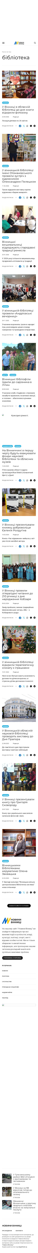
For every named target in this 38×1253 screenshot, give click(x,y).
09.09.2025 (5, 389)
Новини (5, 103)
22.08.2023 (5, 743)
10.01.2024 (5, 672)
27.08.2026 (16, 1184)
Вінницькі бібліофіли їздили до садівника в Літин (17, 382)
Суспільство (7, 981)
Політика (5, 976)
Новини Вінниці (12, 1225)
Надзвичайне (7, 446)
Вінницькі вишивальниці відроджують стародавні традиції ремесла (18, 246)
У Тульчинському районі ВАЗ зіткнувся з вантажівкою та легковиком (24, 1178)
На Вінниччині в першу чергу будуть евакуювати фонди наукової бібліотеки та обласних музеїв (19, 456)
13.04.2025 (5, 466)
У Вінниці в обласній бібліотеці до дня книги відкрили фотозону (18, 109)
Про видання (7, 1231)
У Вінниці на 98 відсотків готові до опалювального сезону (22, 1191)
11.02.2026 (5, 186)
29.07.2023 (5, 809)
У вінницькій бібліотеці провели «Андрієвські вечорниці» (17, 313)
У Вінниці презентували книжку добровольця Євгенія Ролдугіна (18, 527)
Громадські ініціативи (10, 987)
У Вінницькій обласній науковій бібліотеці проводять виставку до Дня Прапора (17, 735)
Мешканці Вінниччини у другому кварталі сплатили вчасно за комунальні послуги (24, 1205)
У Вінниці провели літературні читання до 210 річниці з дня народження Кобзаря (17, 595)
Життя (5, 375)
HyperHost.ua (23, 1247)
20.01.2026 (5, 255)
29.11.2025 (5, 320)
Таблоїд (5, 795)
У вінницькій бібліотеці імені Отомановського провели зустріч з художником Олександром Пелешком (19, 176)
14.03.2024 (5, 535)
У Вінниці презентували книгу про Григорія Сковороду (18, 802)
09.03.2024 (5, 603)
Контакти (19, 1231)
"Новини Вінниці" (8, 1245)
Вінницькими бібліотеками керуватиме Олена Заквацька (14, 869)
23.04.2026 (5, 117)
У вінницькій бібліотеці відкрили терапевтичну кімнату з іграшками (18, 665)
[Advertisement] (19, 20)
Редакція (16, 117)
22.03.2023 (5, 878)
